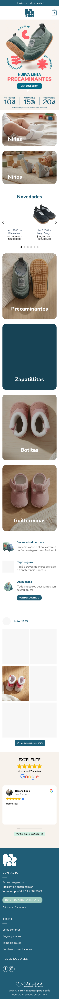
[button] (4, 13)
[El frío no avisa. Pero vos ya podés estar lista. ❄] (15, 683)
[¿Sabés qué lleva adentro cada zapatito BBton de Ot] (43, 720)
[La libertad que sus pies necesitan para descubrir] (15, 646)
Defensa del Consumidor (14, 907)
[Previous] (3, 222)
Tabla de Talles (11, 943)
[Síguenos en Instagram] (12, 969)
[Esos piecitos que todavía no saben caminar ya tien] (43, 683)
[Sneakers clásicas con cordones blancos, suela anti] (15, 720)
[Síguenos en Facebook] (6, 969)
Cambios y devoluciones (17, 949)
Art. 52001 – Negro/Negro (44, 232)
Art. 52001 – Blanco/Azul (15, 232)
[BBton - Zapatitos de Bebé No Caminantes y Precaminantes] (29, 13)
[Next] (56, 222)
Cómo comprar (11, 930)
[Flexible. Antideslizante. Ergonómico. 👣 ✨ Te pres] (43, 646)
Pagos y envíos (11, 936)
